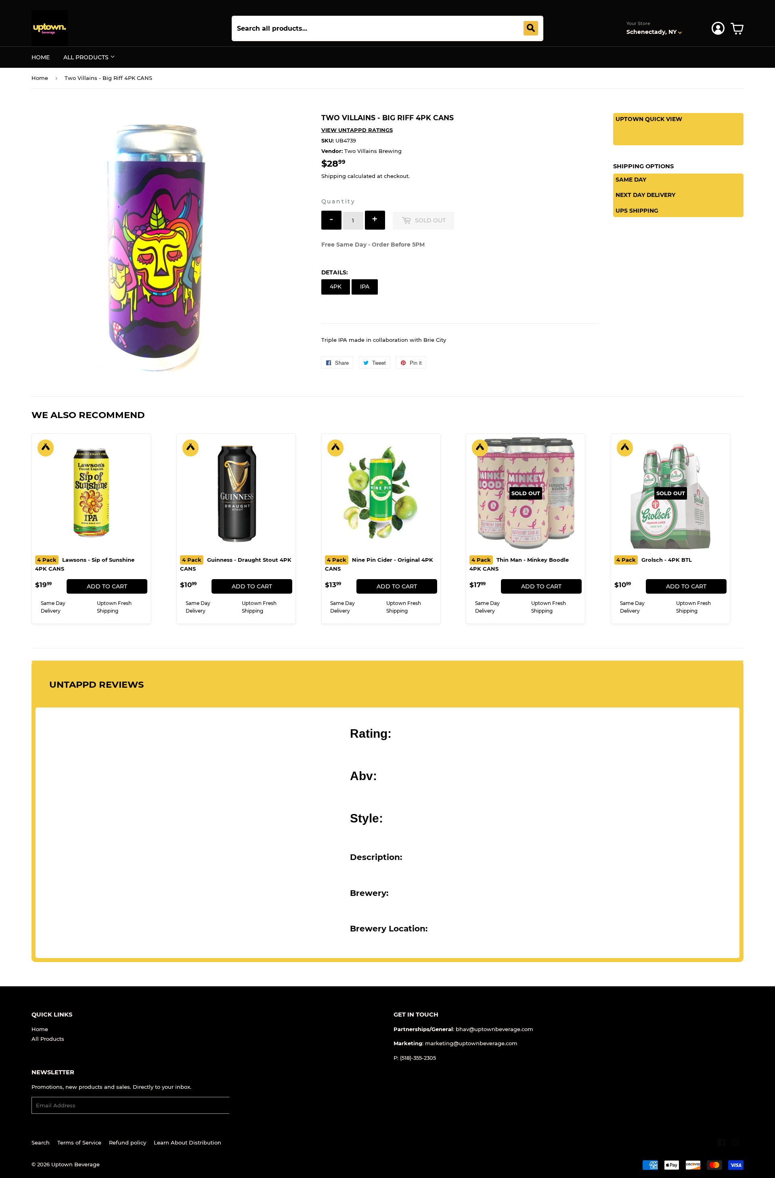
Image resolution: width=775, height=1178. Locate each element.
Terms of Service (79, 1142)
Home (40, 57)
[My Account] (718, 28)
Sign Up (245, 1106)
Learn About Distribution (187, 1142)
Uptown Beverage (75, 1164)
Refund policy (127, 1142)
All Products (86, 57)
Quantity (338, 201)
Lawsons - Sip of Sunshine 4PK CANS (84, 564)
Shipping (333, 176)
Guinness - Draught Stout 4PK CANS (235, 564)
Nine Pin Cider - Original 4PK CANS (379, 564)
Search (40, 1142)
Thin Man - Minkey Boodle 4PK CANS (519, 564)
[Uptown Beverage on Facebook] (721, 1143)
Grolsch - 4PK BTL (654, 560)
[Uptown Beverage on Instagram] (735, 1143)
